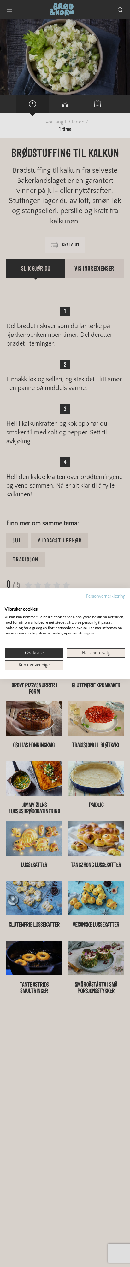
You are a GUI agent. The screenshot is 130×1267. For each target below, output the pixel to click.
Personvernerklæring (105, 596)
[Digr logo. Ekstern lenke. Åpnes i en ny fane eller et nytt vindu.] (9, 602)
